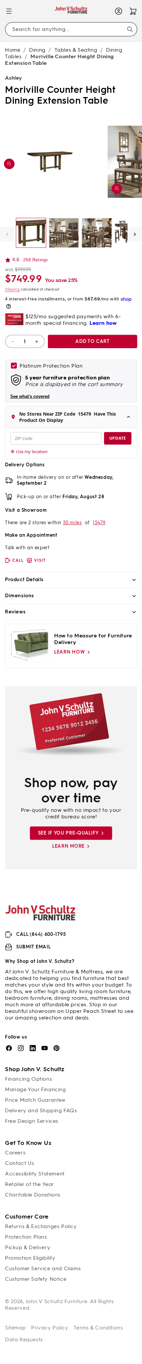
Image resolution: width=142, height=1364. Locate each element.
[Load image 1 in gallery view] (31, 233)
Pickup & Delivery (27, 1247)
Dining (37, 50)
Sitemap (15, 1328)
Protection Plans (26, 1237)
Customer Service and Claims (43, 1268)
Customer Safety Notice (35, 1279)
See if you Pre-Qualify (68, 833)
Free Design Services (31, 1121)
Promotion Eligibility (30, 1258)
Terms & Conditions (98, 1328)
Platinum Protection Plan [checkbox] (51, 366)
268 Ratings (35, 259)
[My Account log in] (119, 11)
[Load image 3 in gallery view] (97, 233)
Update (117, 438)
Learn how (69, 652)
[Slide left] (7, 234)
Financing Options (28, 1079)
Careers (15, 1152)
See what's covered (30, 396)
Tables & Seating (75, 50)
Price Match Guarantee (35, 1100)
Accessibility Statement (35, 1174)
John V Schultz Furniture (57, 1301)
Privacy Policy (49, 1328)
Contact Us (19, 1163)
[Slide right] (134, 234)
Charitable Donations (32, 1195)
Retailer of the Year (29, 1184)
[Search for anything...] (130, 29)
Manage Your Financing (35, 1089)
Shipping (12, 289)
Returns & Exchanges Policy (41, 1226)
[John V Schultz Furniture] (71, 11)
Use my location (32, 451)
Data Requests (24, 1339)
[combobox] (71, 29)
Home (12, 50)
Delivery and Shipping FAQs (41, 1110)
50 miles (72, 523)
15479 (99, 523)
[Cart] (133, 11)
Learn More (68, 846)
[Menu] (9, 11)
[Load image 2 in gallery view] (64, 233)
